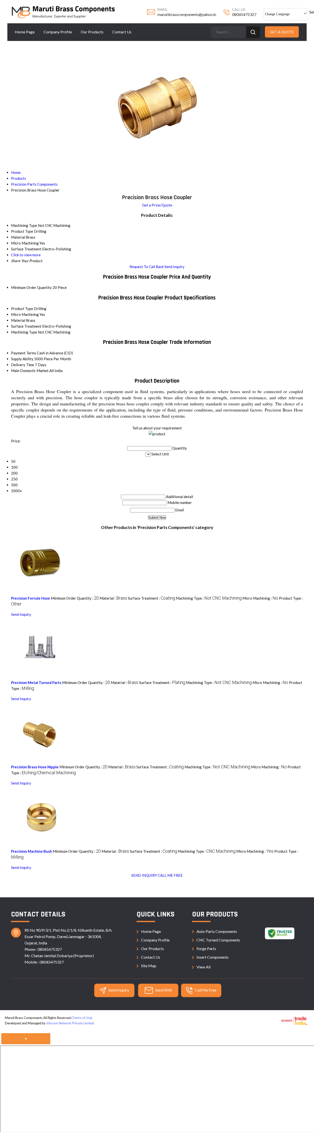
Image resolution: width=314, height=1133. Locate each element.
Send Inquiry (174, 266)
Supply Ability (22, 359)
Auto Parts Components (216, 931)
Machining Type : (209, 598)
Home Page (25, 31)
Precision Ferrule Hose (30, 598)
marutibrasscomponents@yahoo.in (186, 14)
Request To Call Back (147, 266)
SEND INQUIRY (144, 875)
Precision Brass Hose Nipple (35, 767)
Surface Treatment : (151, 598)
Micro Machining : (260, 598)
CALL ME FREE (170, 875)
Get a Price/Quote (157, 205)
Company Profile (57, 31)
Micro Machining (25, 314)
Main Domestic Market (30, 370)
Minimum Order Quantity (31, 287)
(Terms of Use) (81, 1018)
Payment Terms (23, 353)
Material (18, 320)
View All (203, 967)
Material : (113, 598)
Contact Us (121, 31)
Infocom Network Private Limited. (70, 1023)
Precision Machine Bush (31, 851)
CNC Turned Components (218, 940)
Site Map (148, 965)
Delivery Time (22, 364)
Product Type (22, 308)
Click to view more (26, 255)
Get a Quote (282, 32)
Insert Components (212, 957)
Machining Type (24, 332)
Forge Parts (206, 948)
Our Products (92, 31)
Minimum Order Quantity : (75, 598)
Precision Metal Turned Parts (36, 682)
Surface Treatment (26, 326)
